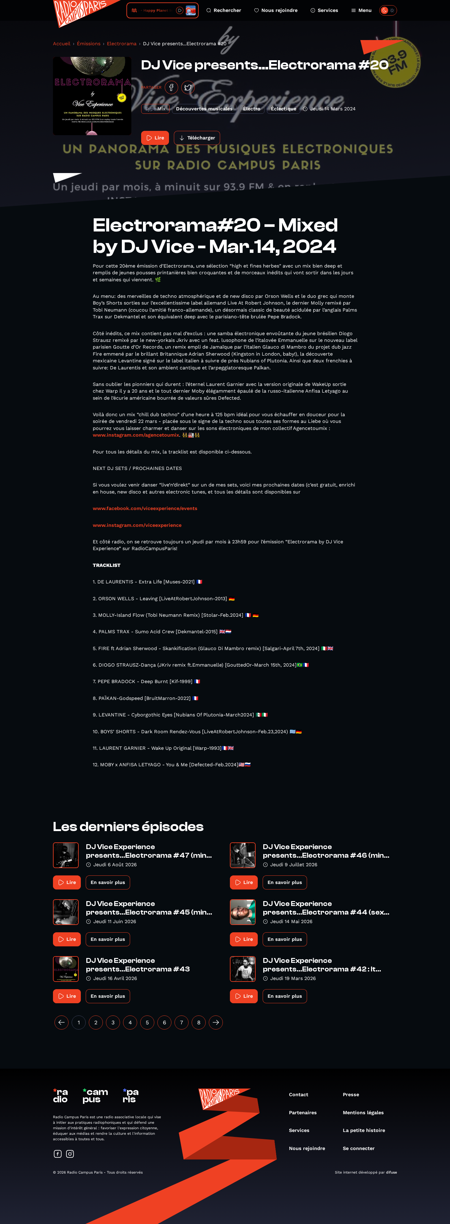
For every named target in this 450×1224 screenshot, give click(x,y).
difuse (391, 1172)
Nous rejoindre (279, 10)
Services (328, 10)
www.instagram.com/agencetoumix (136, 435)
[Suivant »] (216, 1022)
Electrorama (122, 43)
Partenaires (303, 1112)
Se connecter (359, 1148)
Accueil (61, 43)
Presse (351, 1094)
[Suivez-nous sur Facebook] (58, 1154)
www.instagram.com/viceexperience (137, 525)
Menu (365, 10)
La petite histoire (364, 1130)
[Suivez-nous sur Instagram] (70, 1154)
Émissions (88, 43)
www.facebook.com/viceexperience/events (145, 508)
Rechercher (227, 10)
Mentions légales (363, 1112)
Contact (298, 1094)
